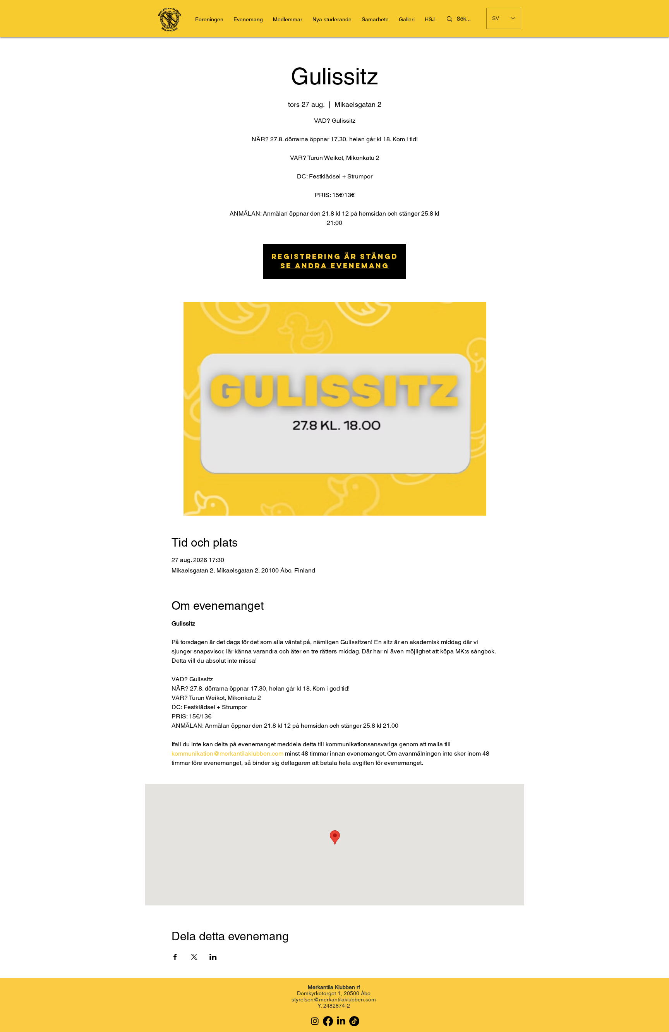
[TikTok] (354, 1021)
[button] (430, 19)
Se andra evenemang (334, 265)
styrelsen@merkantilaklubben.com (334, 999)
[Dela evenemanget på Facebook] (175, 957)
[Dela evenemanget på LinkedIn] (213, 957)
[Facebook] (328, 1021)
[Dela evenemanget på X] (194, 957)
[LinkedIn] (341, 1021)
